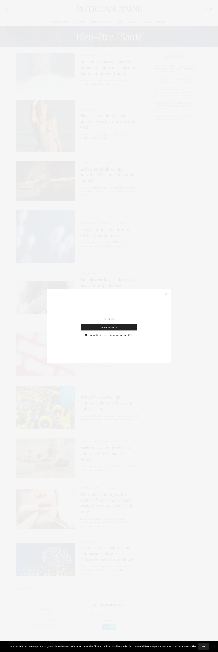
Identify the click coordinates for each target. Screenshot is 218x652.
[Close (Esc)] (166, 294)
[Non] (214, 646)
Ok (203, 646)
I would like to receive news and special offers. (111, 335)
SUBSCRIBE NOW (109, 327)
